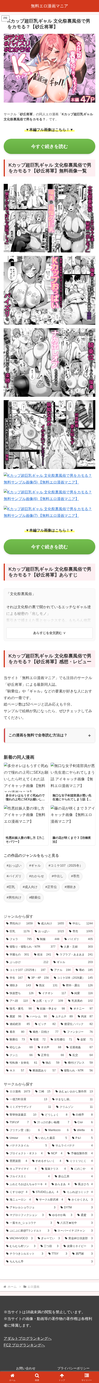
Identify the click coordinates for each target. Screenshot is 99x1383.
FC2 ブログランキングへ (24, 1345)
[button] (89, 872)
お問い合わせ (25, 1368)
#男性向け (14, 897)
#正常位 (51, 887)
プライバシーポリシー (73, 1368)
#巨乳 (11, 887)
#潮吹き (70, 887)
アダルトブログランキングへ (28, 1338)
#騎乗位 (35, 897)
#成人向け (30, 887)
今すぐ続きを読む (49, 146)
